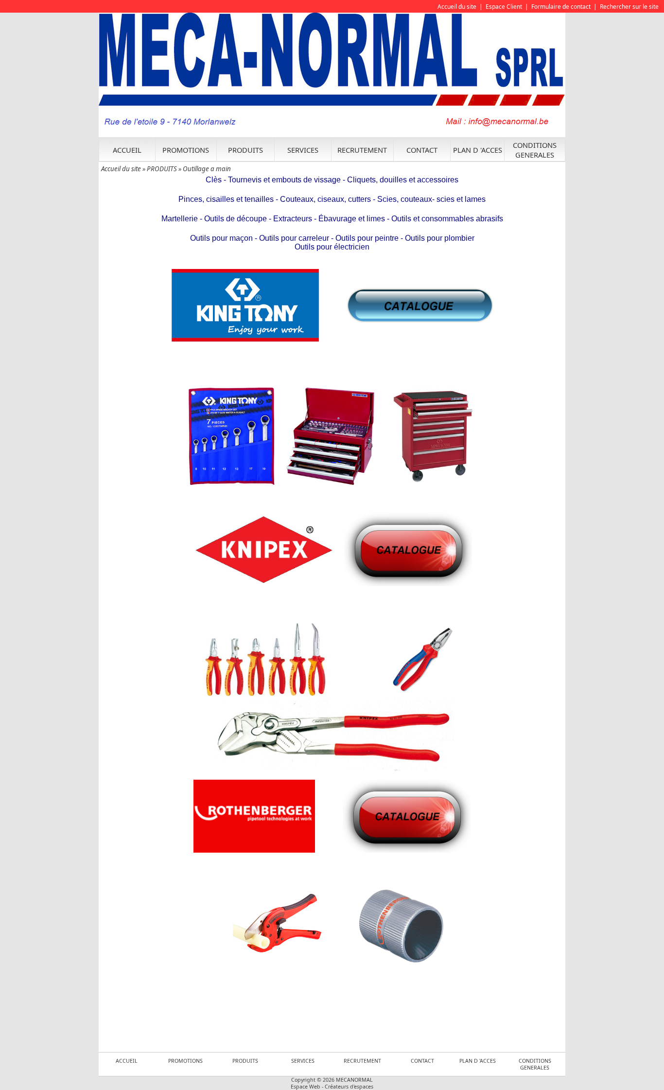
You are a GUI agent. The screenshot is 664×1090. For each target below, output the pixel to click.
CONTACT (421, 150)
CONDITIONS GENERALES (535, 150)
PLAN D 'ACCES (477, 150)
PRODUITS (245, 150)
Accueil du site (456, 6)
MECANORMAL (354, 1079)
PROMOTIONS (185, 150)
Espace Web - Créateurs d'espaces (332, 1086)
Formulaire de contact (561, 6)
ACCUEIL (127, 150)
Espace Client (504, 6)
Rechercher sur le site (629, 6)
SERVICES (302, 150)
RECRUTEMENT (362, 150)
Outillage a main (207, 168)
